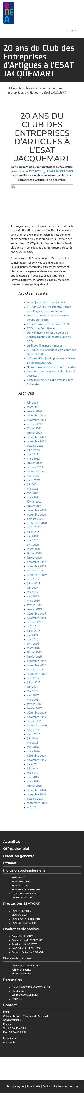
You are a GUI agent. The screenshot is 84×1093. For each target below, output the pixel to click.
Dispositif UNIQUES (22, 936)
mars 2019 (33, 600)
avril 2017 (33, 695)
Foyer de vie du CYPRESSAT (27, 940)
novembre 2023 (36, 420)
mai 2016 (32, 743)
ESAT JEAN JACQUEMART (26, 889)
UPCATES (17, 999)
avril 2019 (33, 596)
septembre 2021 (37, 471)
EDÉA (11, 88)
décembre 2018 (36, 613)
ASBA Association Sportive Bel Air (31, 987)
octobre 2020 (35, 519)
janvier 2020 (34, 557)
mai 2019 (32, 592)
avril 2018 (33, 644)
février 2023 (34, 428)
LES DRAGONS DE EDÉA (25, 995)
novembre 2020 (36, 514)
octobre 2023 (35, 424)
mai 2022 (32, 454)
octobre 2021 (35, 467)
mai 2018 (32, 639)
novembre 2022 (36, 441)
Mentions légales (14, 1086)
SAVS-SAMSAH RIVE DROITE (27, 948)
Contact (47, 1086)
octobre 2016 (35, 721)
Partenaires (12, 980)
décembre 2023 (36, 415)
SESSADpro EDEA (21, 973)
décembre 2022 (36, 437)
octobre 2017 (35, 669)
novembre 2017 (36, 665)
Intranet (10, 863)
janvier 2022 (34, 463)
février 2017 (34, 704)
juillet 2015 (33, 764)
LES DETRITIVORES (22, 897)
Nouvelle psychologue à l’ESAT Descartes (51, 367)
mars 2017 (33, 699)
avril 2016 (33, 747)
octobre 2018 (35, 622)
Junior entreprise (21, 969)
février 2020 (34, 553)
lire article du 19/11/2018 (27, 171)
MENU (74, 31)
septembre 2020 (37, 523)
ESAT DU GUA (19, 885)
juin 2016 (32, 738)
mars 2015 (33, 781)
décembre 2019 (36, 562)
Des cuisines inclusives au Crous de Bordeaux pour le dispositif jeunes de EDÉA (49, 337)
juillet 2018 (33, 631)
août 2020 (33, 527)
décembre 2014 (36, 790)
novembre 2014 (36, 794)
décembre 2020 (36, 510)
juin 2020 (32, 536)
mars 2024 (33, 407)
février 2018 (34, 652)
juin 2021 (32, 484)
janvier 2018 (34, 656)
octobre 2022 (35, 445)
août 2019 (33, 579)
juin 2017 (32, 687)
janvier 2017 (34, 708)
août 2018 (33, 626)
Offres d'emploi (16, 849)
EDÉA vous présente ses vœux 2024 (48, 324)
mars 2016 (33, 751)
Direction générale (18, 856)
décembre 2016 (36, 712)
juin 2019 (32, 588)
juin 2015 (32, 768)
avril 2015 (33, 777)
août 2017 (33, 678)
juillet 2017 (33, 682)
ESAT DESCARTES (21, 881)
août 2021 (33, 476)
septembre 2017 (37, 674)
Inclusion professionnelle (24, 870)
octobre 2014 (35, 798)
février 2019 (34, 605)
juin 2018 (32, 635)
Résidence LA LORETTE (24, 944)
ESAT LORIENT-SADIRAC (25, 893)
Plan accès (9, 1042)
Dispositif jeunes (17, 958)
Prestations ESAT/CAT (21, 903)
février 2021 (34, 501)
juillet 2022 (33, 450)
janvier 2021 (34, 506)
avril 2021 (33, 493)
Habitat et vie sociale (21, 929)
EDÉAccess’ (18, 877)
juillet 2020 (33, 532)
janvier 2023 (34, 433)
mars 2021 (33, 497)
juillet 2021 (33, 480)
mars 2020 (33, 549)
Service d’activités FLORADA (28, 952)
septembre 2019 (37, 575)
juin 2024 (32, 402)
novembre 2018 (36, 618)
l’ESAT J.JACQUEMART (59, 171)
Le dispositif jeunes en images (44, 345)
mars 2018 (33, 648)
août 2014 (33, 807)
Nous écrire (9, 1038)
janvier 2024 (34, 411)
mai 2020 (32, 540)
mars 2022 (33, 458)
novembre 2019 (36, 566)
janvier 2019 (34, 609)
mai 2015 (32, 773)
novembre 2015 (36, 760)
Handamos (18, 991)
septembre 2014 (37, 803)
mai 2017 (32, 691)
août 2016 (33, 730)
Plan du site (33, 1086)
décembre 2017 (36, 661)
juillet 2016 (33, 734)
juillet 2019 (33, 583)
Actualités (25, 88)
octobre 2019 (35, 570)
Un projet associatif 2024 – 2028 (46, 302)
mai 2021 (32, 489)
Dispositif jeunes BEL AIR (25, 965)
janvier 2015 (34, 786)
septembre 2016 (37, 725)
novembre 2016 (36, 717)
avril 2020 (33, 544)
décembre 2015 (36, 755)
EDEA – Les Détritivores (41, 328)
